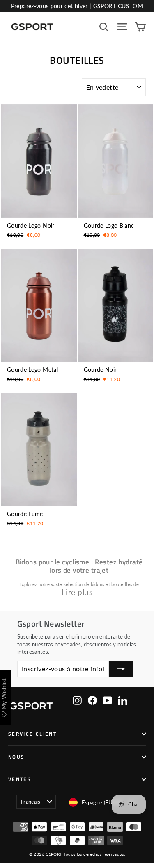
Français (31, 801)
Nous (16, 757)
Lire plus (77, 592)
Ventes (19, 779)
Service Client (32, 734)
